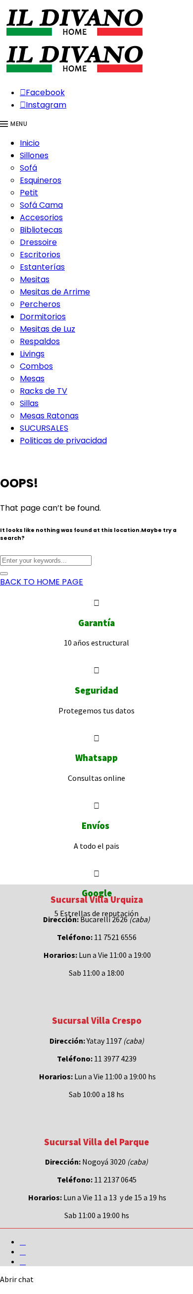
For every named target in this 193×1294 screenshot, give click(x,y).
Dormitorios (43, 316)
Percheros (40, 304)
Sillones (34, 155)
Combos (36, 366)
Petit (29, 192)
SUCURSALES (44, 428)
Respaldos (40, 341)
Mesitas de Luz (47, 329)
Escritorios (40, 254)
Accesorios (41, 217)
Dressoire (38, 242)
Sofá (28, 168)
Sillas (29, 403)
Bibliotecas (41, 229)
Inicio (30, 143)
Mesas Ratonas (49, 415)
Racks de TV (43, 391)
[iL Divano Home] (74, 37)
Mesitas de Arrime (55, 291)
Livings (32, 353)
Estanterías (42, 267)
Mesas (32, 378)
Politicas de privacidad (63, 440)
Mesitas (34, 279)
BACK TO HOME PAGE (41, 582)
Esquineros (40, 180)
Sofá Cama (41, 205)
